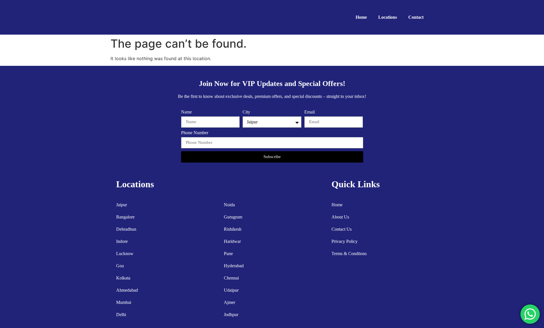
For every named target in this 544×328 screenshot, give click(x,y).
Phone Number (194, 133)
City (246, 112)
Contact (416, 17)
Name (186, 112)
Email (309, 112)
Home (361, 17)
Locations (387, 17)
